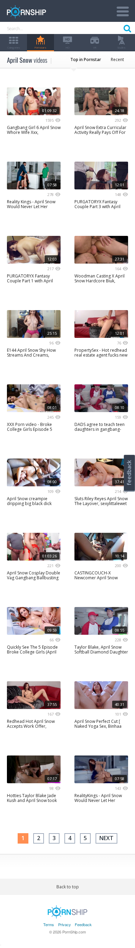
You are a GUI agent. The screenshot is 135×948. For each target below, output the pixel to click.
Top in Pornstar (85, 59)
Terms (48, 924)
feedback (129, 472)
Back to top (67, 887)
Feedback (83, 924)
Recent (117, 59)
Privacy (64, 924)
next (106, 838)
